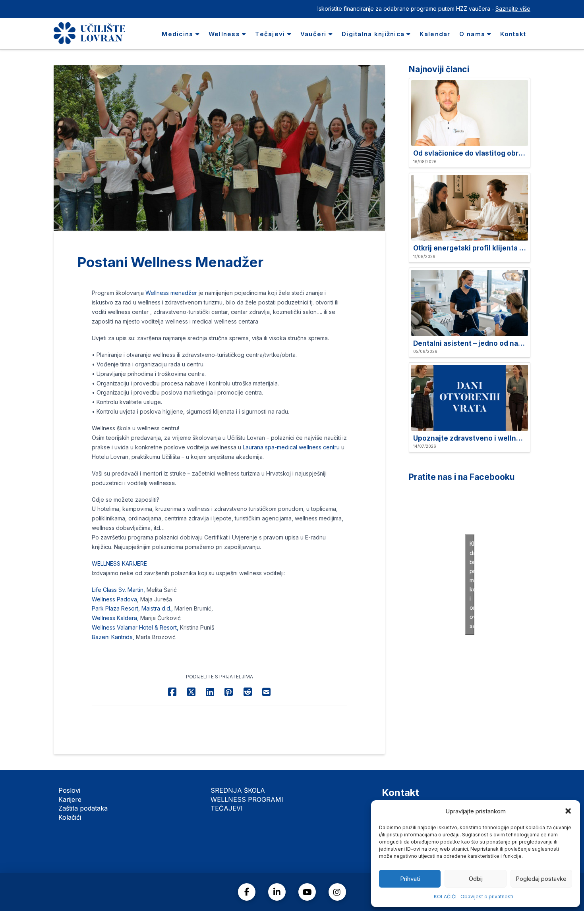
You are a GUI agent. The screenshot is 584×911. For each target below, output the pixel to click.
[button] (568, 811)
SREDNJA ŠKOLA (238, 790)
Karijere (69, 799)
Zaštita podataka (83, 808)
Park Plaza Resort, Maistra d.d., (132, 608)
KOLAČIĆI (445, 896)
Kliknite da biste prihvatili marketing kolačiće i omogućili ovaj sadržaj (472, 584)
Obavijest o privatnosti (486, 896)
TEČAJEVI (227, 808)
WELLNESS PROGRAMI (247, 799)
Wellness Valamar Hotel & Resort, (135, 627)
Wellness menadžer (172, 292)
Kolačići (69, 817)
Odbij (476, 878)
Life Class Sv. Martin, (118, 589)
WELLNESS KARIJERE (119, 563)
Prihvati (410, 878)
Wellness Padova (114, 599)
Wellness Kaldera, (116, 617)
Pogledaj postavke (541, 878)
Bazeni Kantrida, (113, 637)
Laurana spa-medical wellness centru (291, 447)
